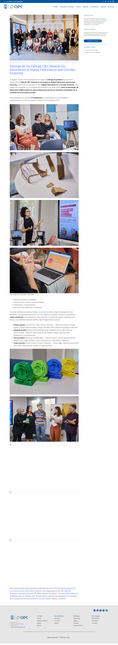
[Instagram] (104, 610)
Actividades (94, 7)
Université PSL (31, 593)
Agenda (103, 7)
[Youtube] (113, 1)
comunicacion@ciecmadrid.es (17, 627)
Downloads (96, 616)
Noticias (111, 7)
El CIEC (55, 7)
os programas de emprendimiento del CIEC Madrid (32, 599)
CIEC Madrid (44, 315)
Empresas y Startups (67, 7)
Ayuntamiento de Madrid (100, 20)
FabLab (78, 7)
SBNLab (85, 7)
